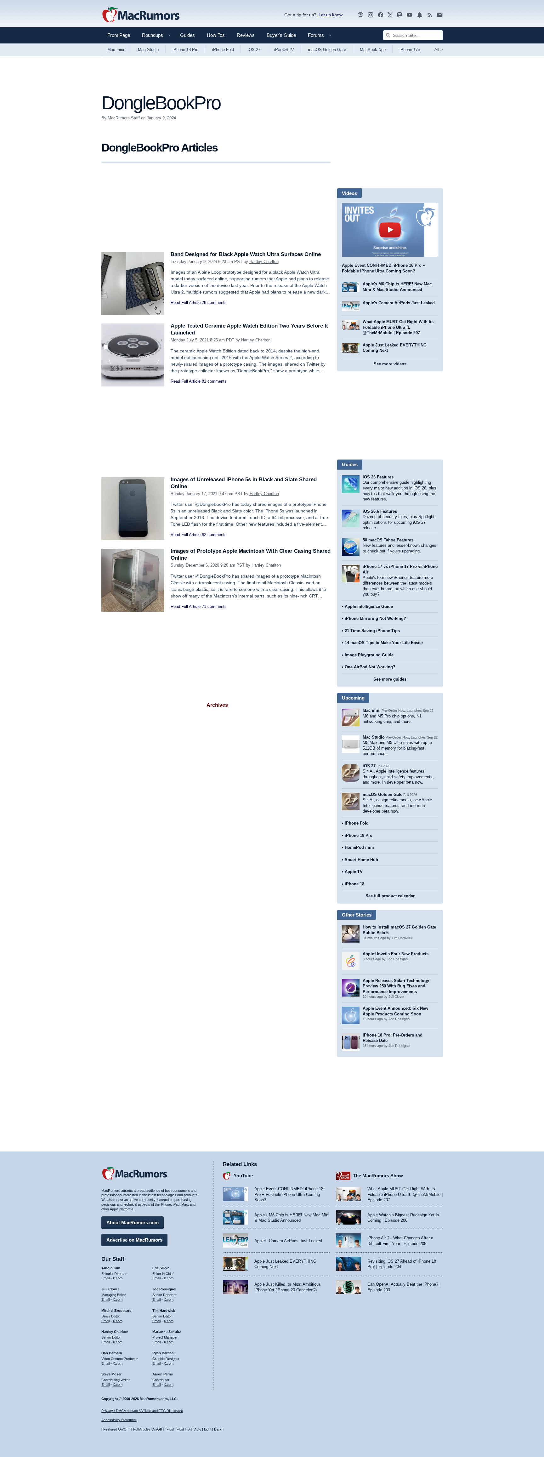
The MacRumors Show (378, 1175)
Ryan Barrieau (164, 1353)
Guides (187, 35)
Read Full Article (186, 302)
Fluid (170, 1429)
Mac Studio (148, 49)
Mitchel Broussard (116, 1310)
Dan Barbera (111, 1353)
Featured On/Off (115, 1429)
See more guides (389, 679)
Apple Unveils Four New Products (395, 953)
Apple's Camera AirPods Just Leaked (399, 302)
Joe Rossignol (164, 1289)
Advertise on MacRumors (134, 1240)
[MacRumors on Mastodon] (399, 15)
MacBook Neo (373, 49)
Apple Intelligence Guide (369, 606)
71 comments (214, 606)
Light (207, 1429)
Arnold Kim (110, 1268)
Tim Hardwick (163, 1310)
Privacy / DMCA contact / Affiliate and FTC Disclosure (142, 1411)
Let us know (331, 14)
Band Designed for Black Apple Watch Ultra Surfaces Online (246, 254)
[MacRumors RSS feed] (430, 15)
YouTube (243, 1175)
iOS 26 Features (378, 477)
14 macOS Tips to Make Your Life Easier (384, 642)
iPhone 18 (354, 884)
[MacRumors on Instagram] (370, 15)
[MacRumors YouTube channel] (409, 15)
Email (105, 1278)
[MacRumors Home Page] (140, 15)
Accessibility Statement (119, 1420)
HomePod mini (359, 847)
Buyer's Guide (281, 35)
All (438, 49)
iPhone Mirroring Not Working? (375, 618)
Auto (197, 1429)
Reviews (246, 35)
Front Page (118, 35)
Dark (218, 1429)
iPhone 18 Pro (185, 49)
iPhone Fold (223, 49)
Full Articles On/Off (147, 1429)
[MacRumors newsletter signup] (440, 15)
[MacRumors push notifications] (419, 15)
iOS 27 (254, 49)
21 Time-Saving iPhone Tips (372, 630)
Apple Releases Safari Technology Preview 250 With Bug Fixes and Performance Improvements (396, 986)
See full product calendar (390, 896)
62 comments (214, 534)
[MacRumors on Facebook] (380, 15)
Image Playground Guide (369, 655)
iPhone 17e (410, 49)
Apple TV (354, 871)
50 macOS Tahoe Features (388, 540)
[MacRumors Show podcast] (360, 15)
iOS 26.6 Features (380, 511)
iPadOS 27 (284, 49)
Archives (217, 705)
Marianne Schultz (166, 1332)
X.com (117, 1278)
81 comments (214, 381)
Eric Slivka (160, 1268)
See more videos (390, 364)
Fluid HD (183, 1429)
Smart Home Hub (361, 859)
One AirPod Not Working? (370, 667)
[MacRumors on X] (390, 15)
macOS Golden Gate (327, 49)
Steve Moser (111, 1374)
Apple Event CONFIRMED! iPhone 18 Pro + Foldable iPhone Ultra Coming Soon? (288, 1194)
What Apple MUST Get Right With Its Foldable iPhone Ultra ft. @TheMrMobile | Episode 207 (398, 327)
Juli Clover (110, 1289)
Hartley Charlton (264, 261)
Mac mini (115, 49)
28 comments (214, 302)
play (390, 230)
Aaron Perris (162, 1374)
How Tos (216, 35)
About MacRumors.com (132, 1222)
